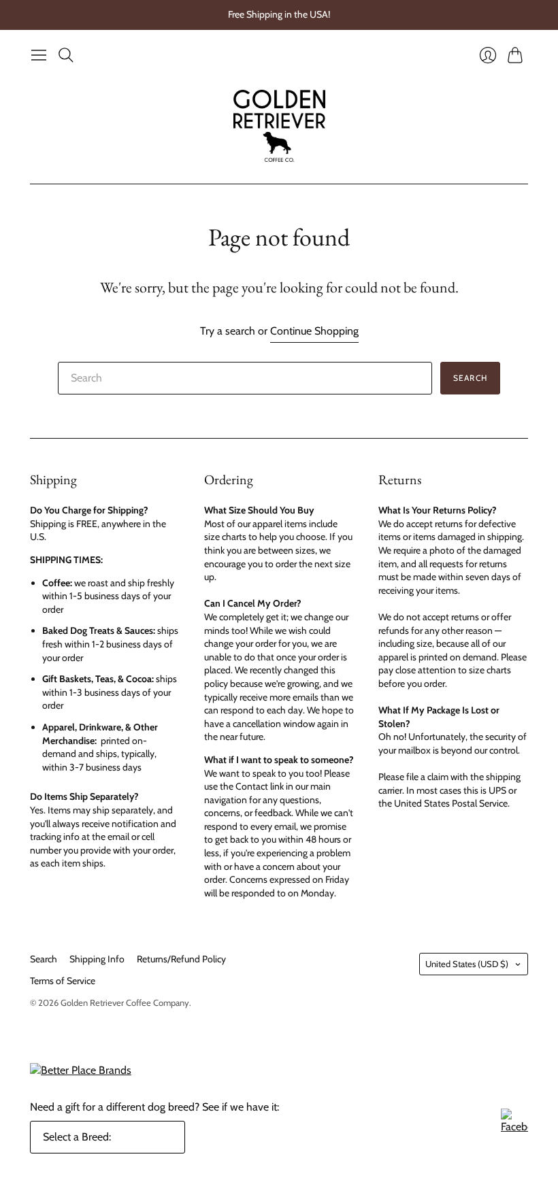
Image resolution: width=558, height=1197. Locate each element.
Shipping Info (97, 959)
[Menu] (38, 55)
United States (466, 963)
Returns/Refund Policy (181, 959)
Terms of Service (62, 981)
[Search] (66, 55)
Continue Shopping (314, 330)
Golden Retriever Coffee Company (125, 1002)
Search (470, 378)
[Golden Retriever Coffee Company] (279, 126)
